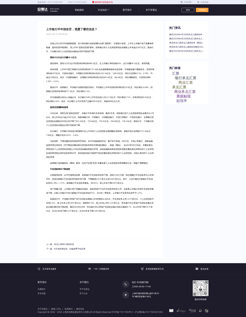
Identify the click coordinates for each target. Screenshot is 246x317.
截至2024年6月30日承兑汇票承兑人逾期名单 (187, 38)
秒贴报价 (79, 9)
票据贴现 (183, 96)
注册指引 (42, 289)
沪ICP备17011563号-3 (122, 312)
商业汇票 (186, 82)
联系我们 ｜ (70, 309)
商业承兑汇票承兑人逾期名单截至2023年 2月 (187, 47)
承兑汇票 (179, 87)
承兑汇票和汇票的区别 (64, 244)
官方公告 (84, 293)
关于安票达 (151, 9)
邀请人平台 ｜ (57, 309)
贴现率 (181, 101)
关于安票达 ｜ (44, 309)
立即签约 (202, 10)
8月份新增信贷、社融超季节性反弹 (69, 249)
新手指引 (127, 9)
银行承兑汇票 (185, 78)
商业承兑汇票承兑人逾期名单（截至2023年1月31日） (187, 42)
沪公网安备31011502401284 (149, 312)
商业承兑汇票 (185, 91)
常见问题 (42, 293)
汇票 (175, 73)
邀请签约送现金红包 (104, 2)
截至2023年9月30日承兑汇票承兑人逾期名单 (187, 51)
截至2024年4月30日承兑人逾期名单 (185, 34)
